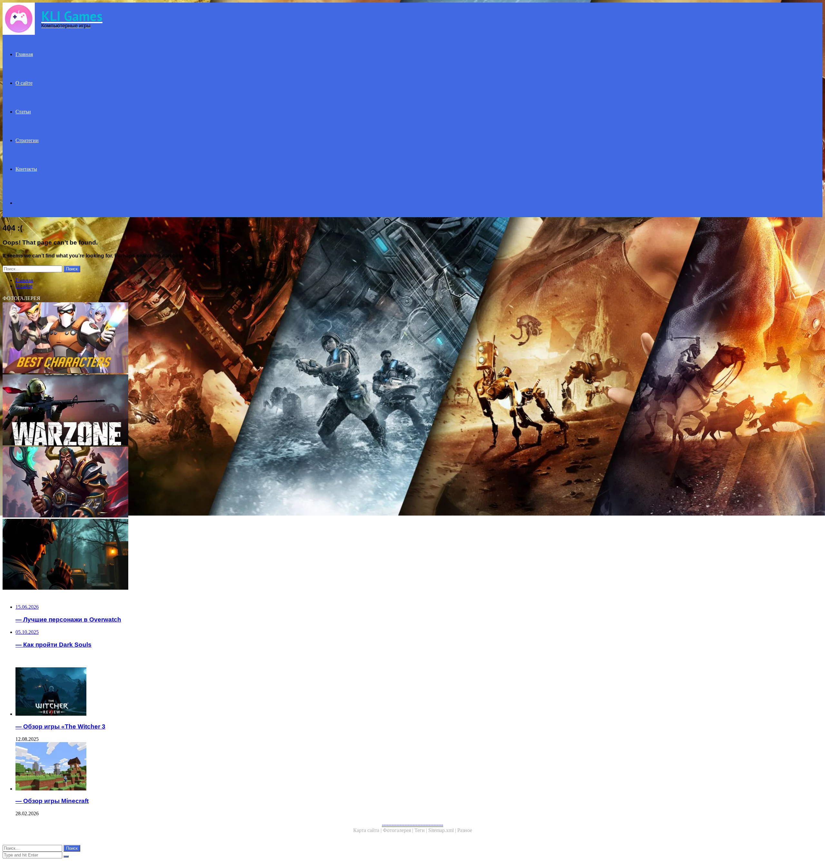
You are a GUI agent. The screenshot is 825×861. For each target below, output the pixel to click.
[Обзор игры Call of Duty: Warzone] (196, 410)
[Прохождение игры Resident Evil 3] (196, 555)
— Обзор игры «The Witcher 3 (60, 726)
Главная (24, 54)
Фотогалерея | (398, 830)
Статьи (23, 111)
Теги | (421, 830)
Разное (464, 830)
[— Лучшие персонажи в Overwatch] (196, 338)
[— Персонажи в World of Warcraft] (196, 483)
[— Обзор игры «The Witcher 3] (202, 692)
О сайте (24, 83)
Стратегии (27, 140)
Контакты (26, 169)
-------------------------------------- (412, 824)
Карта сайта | (368, 830)
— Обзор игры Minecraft (52, 801)
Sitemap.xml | (442, 830)
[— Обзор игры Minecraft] (202, 767)
